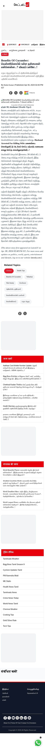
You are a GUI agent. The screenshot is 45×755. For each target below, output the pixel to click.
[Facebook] (11, 93)
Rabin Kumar (9, 85)
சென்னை (23, 283)
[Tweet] (25, 313)
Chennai (9, 271)
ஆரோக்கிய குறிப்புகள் (13, 289)
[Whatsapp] (21, 93)
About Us (6, 723)
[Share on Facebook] (20, 313)
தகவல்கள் (5, 697)
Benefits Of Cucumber (13, 277)
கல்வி (4, 700)
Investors (33, 723)
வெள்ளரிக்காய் (11, 302)
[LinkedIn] (21, 718)
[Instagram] (17, 718)
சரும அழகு (26, 302)
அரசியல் (5, 693)
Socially (25, 45)
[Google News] (25, 718)
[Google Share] (30, 94)
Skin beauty (10, 283)
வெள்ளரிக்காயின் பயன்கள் (15, 295)
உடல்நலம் (31, 50)
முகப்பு (3, 50)
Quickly (12, 45)
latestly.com (36, 258)
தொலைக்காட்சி (32, 693)
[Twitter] (9, 718)
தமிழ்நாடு (34, 45)
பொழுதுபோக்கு (33, 689)
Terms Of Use (15, 723)
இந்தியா (5, 689)
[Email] (29, 718)
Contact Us (25, 723)
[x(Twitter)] (16, 93)
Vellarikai (29, 277)
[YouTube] (13, 718)
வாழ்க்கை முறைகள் (17, 50)
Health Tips (21, 271)
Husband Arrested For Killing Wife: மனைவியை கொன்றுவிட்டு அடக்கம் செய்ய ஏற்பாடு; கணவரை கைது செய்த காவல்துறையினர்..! (22, 145)
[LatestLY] (21, 6)
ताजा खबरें (7, 359)
